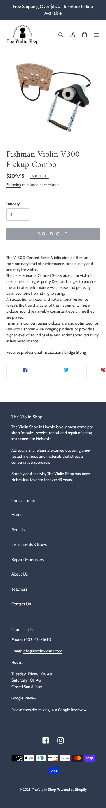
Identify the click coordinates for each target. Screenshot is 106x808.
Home (17, 514)
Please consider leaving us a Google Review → (49, 709)
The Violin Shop (44, 789)
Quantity (13, 204)
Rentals (18, 529)
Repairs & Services (27, 559)
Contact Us (21, 603)
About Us (19, 574)
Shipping (13, 184)
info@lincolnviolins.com (42, 650)
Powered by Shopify (72, 789)
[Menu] (96, 34)
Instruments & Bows (29, 544)
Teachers (19, 589)
